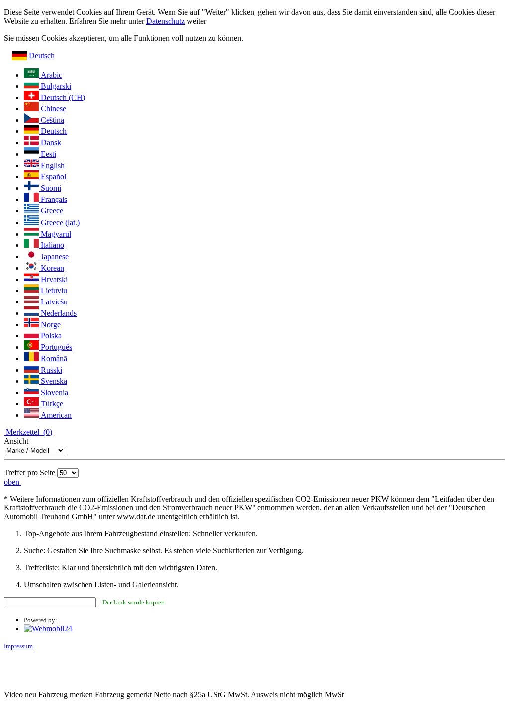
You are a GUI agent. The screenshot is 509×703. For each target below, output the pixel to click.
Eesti (47, 154)
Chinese (52, 108)
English (52, 165)
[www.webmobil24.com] (48, 628)
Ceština (51, 120)
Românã (53, 358)
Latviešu (53, 302)
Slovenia (53, 392)
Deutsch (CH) (62, 97)
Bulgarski (55, 86)
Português (55, 347)
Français (53, 199)
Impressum (18, 646)
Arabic (50, 75)
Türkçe (51, 404)
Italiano (51, 245)
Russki (50, 370)
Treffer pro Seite (29, 472)
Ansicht (16, 441)
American (55, 415)
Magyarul (55, 234)
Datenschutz (165, 21)
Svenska (53, 381)
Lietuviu (53, 290)
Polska (50, 335)
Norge (50, 324)
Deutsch (41, 55)
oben (12, 482)
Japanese (54, 256)
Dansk (50, 142)
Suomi (50, 188)
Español (52, 176)
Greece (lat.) (59, 222)
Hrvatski (53, 279)
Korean (51, 268)
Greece (51, 210)
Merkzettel (28, 432)
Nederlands (58, 313)
